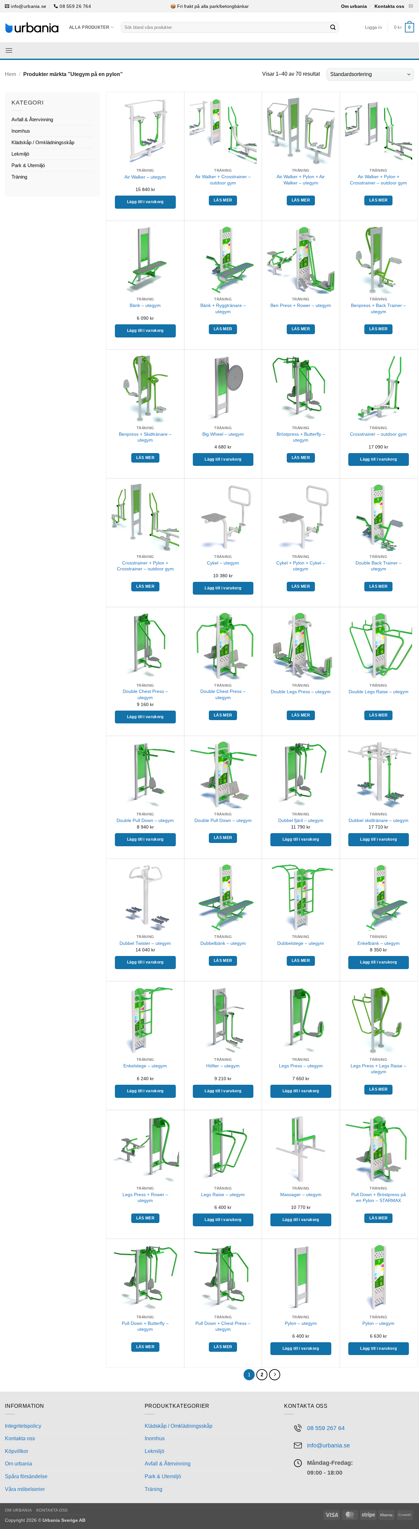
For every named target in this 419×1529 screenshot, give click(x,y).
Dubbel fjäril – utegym (300, 820)
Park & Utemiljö (28, 165)
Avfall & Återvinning (32, 119)
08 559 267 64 (326, 1427)
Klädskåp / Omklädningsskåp (42, 142)
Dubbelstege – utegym (300, 943)
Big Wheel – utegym (223, 434)
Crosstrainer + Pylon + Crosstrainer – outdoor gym (145, 566)
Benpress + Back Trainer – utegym (378, 308)
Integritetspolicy (23, 1426)
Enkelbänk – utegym (378, 943)
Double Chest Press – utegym (145, 694)
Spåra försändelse (26, 1476)
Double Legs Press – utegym (301, 691)
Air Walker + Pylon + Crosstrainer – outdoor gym (378, 179)
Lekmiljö (20, 154)
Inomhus (20, 131)
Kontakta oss (389, 6)
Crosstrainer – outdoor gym (378, 434)
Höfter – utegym (223, 1065)
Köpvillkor (16, 1451)
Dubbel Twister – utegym (145, 943)
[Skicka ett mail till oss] (411, 6)
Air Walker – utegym (145, 177)
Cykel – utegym (223, 562)
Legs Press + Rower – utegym (145, 1197)
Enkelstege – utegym (145, 1065)
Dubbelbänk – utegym (223, 943)
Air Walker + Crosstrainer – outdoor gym (223, 179)
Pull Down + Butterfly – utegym (145, 1326)
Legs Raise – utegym (223, 1194)
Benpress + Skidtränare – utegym (145, 437)
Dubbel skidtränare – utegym (379, 820)
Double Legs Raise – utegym (379, 691)
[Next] (274, 1374)
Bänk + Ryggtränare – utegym (223, 308)
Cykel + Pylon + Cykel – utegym (300, 566)
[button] (373, 27)
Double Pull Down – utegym (145, 820)
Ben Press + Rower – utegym (300, 305)
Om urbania (354, 6)
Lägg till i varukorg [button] (145, 202)
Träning (19, 177)
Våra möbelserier (25, 1489)
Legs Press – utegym (301, 1065)
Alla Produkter (89, 27)
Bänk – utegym (145, 305)
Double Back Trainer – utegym (378, 566)
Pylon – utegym (301, 1323)
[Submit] (332, 27)
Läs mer (223, 200)
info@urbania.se (328, 1445)
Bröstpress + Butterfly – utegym (301, 437)
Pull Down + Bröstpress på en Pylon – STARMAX (378, 1197)
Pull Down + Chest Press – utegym (222, 1326)
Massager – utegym (300, 1194)
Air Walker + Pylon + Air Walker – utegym (301, 179)
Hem (10, 74)
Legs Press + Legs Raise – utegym (378, 1069)
